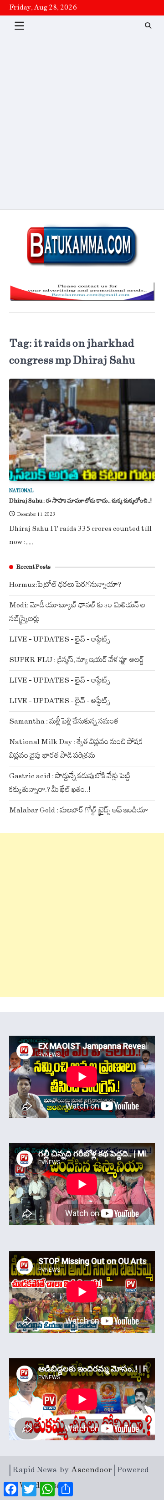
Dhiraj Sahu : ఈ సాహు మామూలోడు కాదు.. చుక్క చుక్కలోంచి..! (80, 501)
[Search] (148, 25)
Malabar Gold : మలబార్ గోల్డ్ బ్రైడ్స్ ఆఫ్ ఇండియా (78, 810)
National (21, 491)
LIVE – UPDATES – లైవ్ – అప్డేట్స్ (59, 639)
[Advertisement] (82, 123)
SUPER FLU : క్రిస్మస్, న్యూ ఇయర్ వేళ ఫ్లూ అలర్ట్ (76, 660)
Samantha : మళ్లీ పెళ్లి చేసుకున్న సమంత (63, 721)
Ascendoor (92, 1469)
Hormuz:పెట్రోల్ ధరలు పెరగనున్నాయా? (65, 585)
